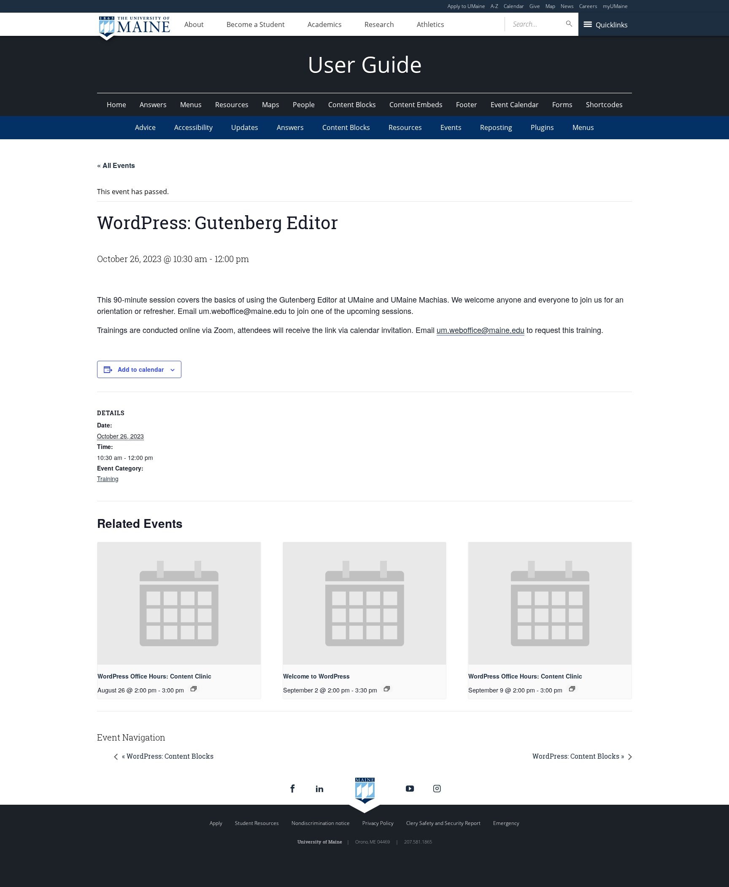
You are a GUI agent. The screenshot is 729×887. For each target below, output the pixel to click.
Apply (216, 823)
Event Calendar (515, 104)
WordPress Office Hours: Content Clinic (154, 676)
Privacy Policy (378, 823)
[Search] (569, 23)
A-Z (494, 6)
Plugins (542, 127)
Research (379, 24)
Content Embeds (416, 104)
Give (534, 6)
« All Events (116, 165)
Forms (562, 104)
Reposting (496, 127)
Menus (191, 104)
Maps (270, 104)
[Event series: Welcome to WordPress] (387, 688)
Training (108, 478)
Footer (466, 104)
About (194, 24)
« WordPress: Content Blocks (167, 756)
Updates (244, 127)
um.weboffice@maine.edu (480, 329)
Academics (325, 24)
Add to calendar (141, 369)
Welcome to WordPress (316, 676)
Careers (588, 6)
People (304, 104)
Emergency (506, 823)
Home (116, 104)
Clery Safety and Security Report (443, 823)
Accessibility (193, 127)
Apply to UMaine (466, 6)
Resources (231, 104)
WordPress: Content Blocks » (578, 756)
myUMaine (615, 6)
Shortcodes (604, 104)
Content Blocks (352, 104)
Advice (145, 127)
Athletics (430, 24)
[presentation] (179, 603)
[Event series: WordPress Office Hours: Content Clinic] (194, 688)
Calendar (514, 6)
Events (451, 127)
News (567, 6)
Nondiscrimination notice (321, 823)
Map (550, 6)
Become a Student (256, 24)
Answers (153, 104)
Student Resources (257, 823)
